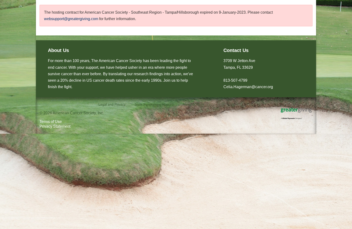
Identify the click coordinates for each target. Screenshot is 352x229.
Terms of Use (51, 122)
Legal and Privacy (111, 104)
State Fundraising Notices (154, 104)
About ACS (191, 104)
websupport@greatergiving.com (71, 19)
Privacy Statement (55, 126)
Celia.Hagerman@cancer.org (248, 87)
